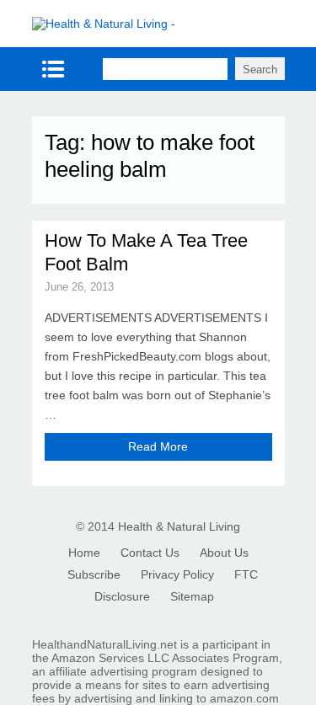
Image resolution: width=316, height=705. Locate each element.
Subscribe (94, 574)
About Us (224, 552)
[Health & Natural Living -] (103, 23)
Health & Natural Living (179, 526)
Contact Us (150, 552)
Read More (158, 446)
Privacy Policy (177, 574)
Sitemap (192, 596)
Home (84, 552)
